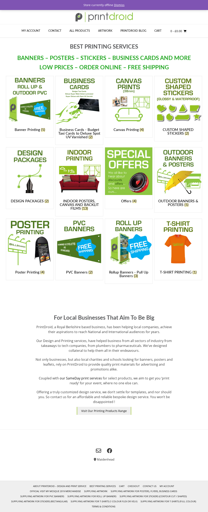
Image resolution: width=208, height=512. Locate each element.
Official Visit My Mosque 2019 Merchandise (55, 491)
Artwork (105, 30)
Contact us (149, 486)
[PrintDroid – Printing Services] (104, 17)
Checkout (134, 486)
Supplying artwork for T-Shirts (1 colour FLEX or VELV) (104, 501)
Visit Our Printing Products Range (104, 411)
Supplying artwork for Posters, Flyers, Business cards (144, 491)
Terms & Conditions (103, 506)
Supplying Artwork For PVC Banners (42, 496)
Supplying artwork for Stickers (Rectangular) (39, 501)
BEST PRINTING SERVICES (103, 486)
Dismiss (119, 5)
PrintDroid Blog (133, 30)
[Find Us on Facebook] (109, 450)
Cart (157, 30)
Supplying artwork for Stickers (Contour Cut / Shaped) (153, 496)
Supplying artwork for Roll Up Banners (91, 496)
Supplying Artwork (95, 491)
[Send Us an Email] (98, 450)
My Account (31, 30)
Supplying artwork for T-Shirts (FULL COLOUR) (168, 501)
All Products (79, 30)
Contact (54, 30)
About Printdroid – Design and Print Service (59, 486)
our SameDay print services (81, 378)
